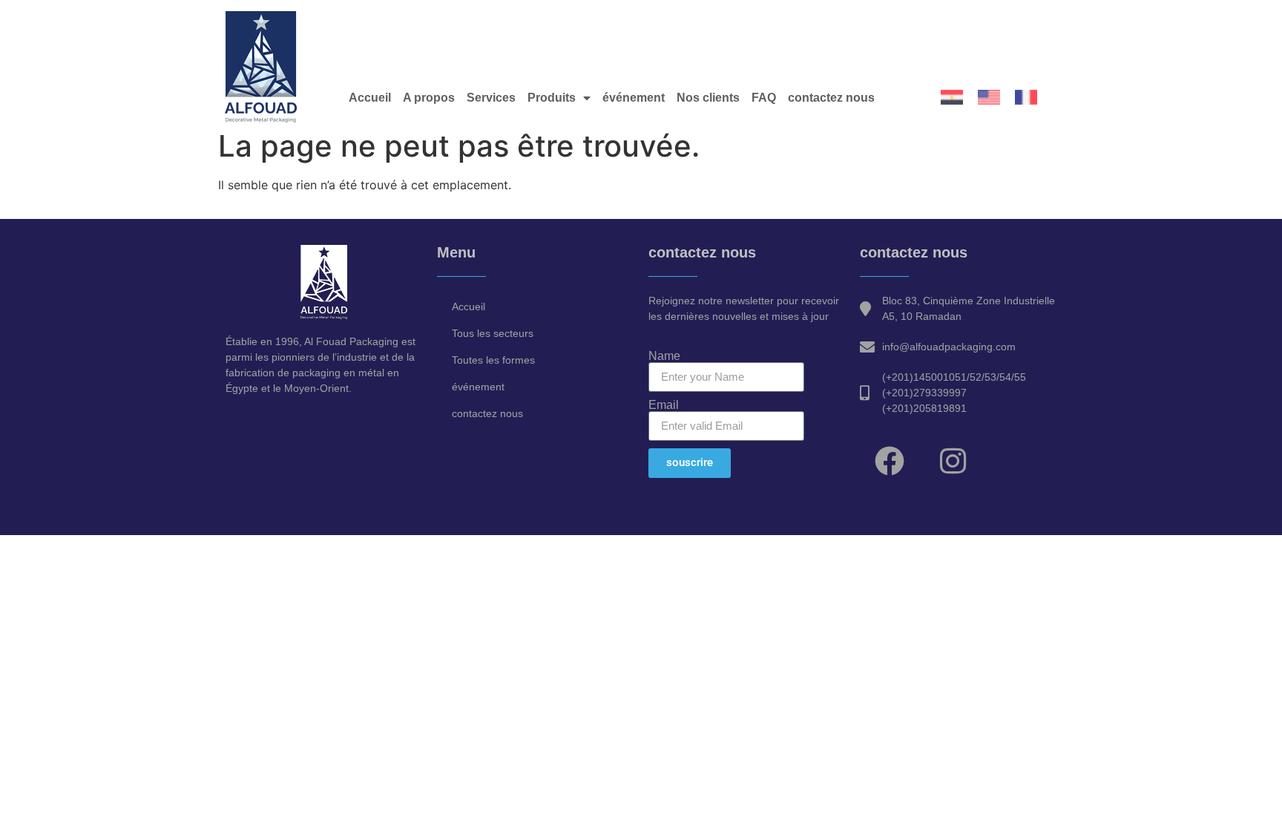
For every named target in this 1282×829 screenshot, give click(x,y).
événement (633, 97)
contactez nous (831, 97)
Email (663, 405)
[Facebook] (889, 461)
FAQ (764, 97)
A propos (429, 97)
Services (491, 97)
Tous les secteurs (492, 333)
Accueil (370, 97)
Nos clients (708, 97)
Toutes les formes (493, 360)
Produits (551, 97)
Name (664, 356)
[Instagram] (952, 461)
